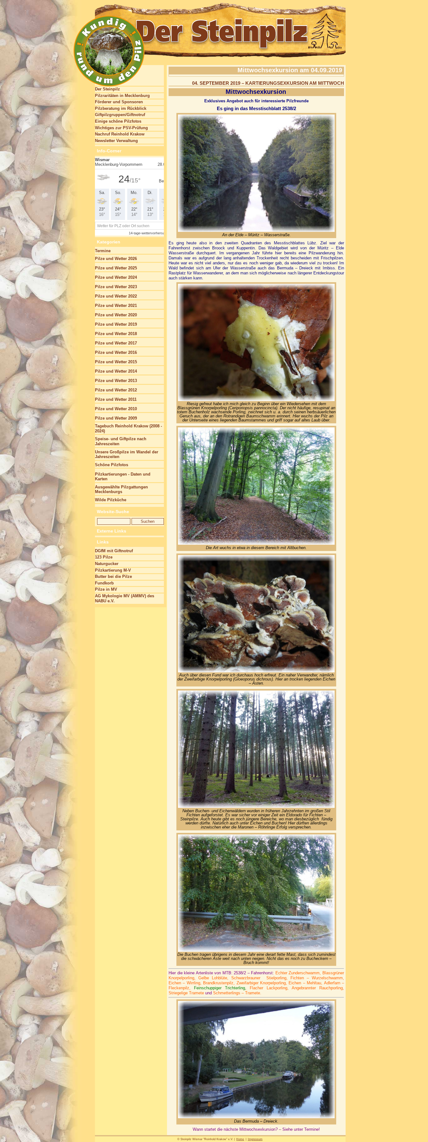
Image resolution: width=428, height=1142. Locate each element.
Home (240, 1139)
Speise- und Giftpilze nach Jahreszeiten (120, 441)
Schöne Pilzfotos (111, 464)
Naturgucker (106, 563)
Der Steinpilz (107, 89)
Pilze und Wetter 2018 (116, 333)
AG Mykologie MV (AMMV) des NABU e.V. (124, 598)
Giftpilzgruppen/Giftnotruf (120, 114)
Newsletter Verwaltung (116, 140)
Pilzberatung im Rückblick (120, 108)
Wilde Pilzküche (110, 499)
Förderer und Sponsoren (119, 101)
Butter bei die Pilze (113, 576)
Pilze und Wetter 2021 (116, 305)
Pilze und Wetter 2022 (116, 296)
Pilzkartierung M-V (113, 570)
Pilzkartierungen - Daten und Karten (122, 477)
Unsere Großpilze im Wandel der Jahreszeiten (126, 454)
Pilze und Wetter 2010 (116, 408)
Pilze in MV (106, 589)
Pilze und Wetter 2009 (116, 418)
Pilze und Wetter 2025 (116, 268)
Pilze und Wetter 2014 (116, 371)
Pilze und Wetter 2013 (116, 380)
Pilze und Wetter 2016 (116, 352)
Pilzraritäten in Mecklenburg (122, 95)
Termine (103, 250)
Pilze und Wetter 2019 (116, 324)
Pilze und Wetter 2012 (116, 390)
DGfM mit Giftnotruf (114, 550)
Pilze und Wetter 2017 (116, 343)
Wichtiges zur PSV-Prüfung (121, 127)
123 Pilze (103, 557)
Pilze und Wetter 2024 (116, 277)
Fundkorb (104, 583)
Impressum (255, 1139)
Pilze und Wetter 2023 (116, 286)
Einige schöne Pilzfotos (118, 121)
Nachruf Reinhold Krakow (119, 134)
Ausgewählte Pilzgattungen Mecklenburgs (121, 489)
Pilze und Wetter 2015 (116, 361)
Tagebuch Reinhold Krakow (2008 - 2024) (128, 428)
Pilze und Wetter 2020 (116, 315)
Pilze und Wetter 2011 (116, 399)
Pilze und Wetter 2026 (116, 258)
